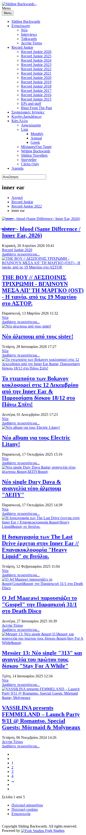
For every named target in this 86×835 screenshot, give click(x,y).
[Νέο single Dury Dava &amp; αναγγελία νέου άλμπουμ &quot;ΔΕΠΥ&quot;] (43, 472)
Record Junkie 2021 (36, 73)
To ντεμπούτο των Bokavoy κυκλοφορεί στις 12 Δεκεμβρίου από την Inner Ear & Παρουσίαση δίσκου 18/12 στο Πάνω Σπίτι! (40, 391)
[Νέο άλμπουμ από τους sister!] (26, 326)
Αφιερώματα (31, 125)
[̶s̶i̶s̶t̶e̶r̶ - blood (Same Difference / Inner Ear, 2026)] (41, 219)
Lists (24, 129)
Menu (7, 13)
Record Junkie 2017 (36, 91)
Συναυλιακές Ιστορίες (27, 112)
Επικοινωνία (20, 814)
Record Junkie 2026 (36, 52)
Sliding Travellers (34, 155)
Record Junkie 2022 (36, 69)
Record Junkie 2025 (36, 56)
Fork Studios (54, 831)
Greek (35, 142)
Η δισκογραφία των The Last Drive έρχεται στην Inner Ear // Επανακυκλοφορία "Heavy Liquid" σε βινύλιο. (40, 546)
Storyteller (29, 160)
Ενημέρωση (20, 26)
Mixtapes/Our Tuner (36, 147)
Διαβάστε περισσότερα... (21, 254)
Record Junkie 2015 (36, 99)
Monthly (37, 134)
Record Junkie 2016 (36, 95)
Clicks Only (30, 164)
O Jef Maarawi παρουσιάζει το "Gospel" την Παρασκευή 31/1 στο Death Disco (39, 604)
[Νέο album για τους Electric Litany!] (31, 427)
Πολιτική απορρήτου (27, 805)
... (12, 780)
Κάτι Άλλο (19, 121)
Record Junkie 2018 (36, 86)
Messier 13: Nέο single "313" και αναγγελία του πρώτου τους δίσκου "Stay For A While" (42, 659)
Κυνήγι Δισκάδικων (26, 116)
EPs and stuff (31, 103)
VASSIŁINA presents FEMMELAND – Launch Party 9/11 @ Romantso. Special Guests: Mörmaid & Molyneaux (41, 717)
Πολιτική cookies (24, 809)
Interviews (29, 34)
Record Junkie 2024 (36, 60)
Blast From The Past (36, 108)
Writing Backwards (35, 151)
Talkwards (29, 39)
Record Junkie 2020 (36, 78)
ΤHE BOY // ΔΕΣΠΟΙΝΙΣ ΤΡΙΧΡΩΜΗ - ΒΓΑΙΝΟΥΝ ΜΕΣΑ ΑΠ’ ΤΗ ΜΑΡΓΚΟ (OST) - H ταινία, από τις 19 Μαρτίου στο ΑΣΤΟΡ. (43, 290)
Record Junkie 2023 (36, 65)
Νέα (24, 30)
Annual (36, 138)
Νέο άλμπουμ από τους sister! (37, 336)
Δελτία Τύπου (31, 43)
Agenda (17, 168)
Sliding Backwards (25, 21)
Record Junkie (22, 47)
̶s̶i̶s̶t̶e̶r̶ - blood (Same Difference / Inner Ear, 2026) (41, 232)
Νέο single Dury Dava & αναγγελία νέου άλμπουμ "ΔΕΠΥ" (31, 488)
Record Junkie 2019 (36, 82)
